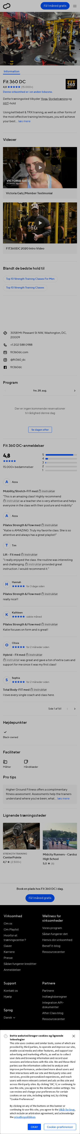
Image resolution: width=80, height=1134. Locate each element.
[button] (73, 1036)
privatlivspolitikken (24, 1117)
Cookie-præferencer (60, 1127)
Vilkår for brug (67, 1109)
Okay (34, 1127)
